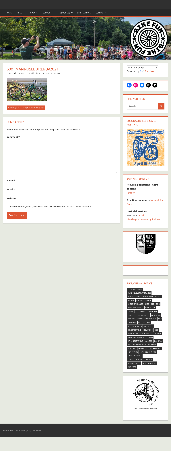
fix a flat (131, 319)
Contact (100, 12)
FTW (160, 319)
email (141, 215)
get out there (144, 322)
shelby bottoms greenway (149, 348)
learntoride (156, 333)
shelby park (133, 352)
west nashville (134, 363)
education (156, 315)
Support (47, 12)
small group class (148, 352)
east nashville (143, 315)
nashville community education (142, 345)
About (20, 12)
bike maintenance (135, 304)
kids (156, 330)
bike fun (131, 300)
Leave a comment (53, 73)
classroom (140, 311)
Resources (64, 12)
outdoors (132, 348)
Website (11, 198)
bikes (147, 304)
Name (11, 180)
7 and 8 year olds (135, 289)
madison (148, 341)
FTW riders (132, 322)
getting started (135, 326)
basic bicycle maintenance (139, 293)
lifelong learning (135, 341)
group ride (148, 326)
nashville (158, 341)
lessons (149, 337)
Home (9, 12)
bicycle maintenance (152, 297)
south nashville (135, 356)
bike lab (139, 300)
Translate (149, 71)
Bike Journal (84, 12)
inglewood (148, 330)
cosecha (131, 315)
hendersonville (134, 330)
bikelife (148, 300)
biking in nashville (135, 308)
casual (131, 311)
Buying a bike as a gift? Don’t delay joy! (26, 108)
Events (34, 12)
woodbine (132, 367)
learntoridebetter (136, 337)
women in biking (149, 363)
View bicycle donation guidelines (143, 219)
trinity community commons (140, 359)
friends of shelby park (146, 319)
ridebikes (35, 73)
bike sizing (155, 304)
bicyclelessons (134, 297)
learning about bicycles (138, 333)
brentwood (150, 308)
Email (11, 189)
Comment (13, 136)
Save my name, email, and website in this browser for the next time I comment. (51, 206)
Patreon (131, 192)
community (152, 311)
